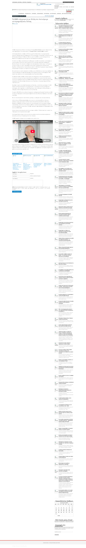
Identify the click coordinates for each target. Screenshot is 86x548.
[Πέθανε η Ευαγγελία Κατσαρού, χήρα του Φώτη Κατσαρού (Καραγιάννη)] (56, 249)
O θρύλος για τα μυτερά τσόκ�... (46, 4)
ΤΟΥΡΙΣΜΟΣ (34, 13)
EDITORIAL (20, 2)
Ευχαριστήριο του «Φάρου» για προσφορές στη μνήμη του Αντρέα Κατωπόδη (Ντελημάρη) (65, 231)
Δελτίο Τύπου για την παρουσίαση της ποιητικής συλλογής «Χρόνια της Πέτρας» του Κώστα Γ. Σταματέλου (66, 277)
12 (61, 509)
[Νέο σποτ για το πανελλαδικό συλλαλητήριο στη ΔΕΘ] (56, 73)
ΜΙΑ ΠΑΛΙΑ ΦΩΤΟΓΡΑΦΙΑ (66, 13)
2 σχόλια (65, 363)
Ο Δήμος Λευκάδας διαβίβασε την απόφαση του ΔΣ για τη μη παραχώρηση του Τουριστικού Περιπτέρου (66, 85)
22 (69, 510)
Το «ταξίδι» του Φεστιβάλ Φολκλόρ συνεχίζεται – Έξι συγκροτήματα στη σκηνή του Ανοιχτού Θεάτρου (65, 151)
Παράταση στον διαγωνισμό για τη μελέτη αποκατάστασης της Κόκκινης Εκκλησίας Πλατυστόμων (66, 367)
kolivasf (52, 15)
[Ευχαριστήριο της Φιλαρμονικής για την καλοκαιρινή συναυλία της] (56, 202)
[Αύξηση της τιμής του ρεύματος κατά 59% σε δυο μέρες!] (56, 66)
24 (56, 512)
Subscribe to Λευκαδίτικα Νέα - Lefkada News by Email (64, 521)
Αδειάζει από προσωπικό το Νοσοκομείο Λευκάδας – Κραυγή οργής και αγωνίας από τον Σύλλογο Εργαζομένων (66, 286)
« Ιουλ (58, 515)
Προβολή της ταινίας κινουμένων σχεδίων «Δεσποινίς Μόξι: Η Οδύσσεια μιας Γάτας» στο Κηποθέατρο (66, 113)
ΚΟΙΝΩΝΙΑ (59, 13)
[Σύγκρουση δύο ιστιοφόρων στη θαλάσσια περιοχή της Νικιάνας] (56, 384)
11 (58, 509)
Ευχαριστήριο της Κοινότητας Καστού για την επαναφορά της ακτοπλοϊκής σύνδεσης (66, 223)
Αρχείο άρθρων (57, 20)
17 (56, 510)
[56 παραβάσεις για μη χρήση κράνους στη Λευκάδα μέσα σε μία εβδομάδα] (56, 272)
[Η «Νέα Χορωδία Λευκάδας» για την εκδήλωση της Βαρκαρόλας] (56, 400)
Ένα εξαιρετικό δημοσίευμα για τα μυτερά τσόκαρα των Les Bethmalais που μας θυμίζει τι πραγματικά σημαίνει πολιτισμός (66, 26)
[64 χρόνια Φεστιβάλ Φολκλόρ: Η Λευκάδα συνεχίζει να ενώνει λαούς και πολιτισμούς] (56, 303)
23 (72, 510)
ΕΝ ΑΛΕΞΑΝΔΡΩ (53, 13)
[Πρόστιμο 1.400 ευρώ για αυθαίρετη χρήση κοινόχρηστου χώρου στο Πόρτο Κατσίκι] (56, 58)
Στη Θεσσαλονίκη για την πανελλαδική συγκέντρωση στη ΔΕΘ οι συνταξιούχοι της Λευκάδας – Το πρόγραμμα (65, 177)
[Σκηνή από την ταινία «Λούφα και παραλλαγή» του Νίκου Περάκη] (56, 345)
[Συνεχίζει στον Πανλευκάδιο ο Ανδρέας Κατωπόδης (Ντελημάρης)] (56, 51)
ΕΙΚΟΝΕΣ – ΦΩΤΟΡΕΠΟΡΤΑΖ (58, 11)
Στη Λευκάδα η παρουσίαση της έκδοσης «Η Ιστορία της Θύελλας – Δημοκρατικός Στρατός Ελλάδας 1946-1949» (66, 420)
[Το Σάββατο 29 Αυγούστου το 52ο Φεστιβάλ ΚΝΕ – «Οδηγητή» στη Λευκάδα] (56, 79)
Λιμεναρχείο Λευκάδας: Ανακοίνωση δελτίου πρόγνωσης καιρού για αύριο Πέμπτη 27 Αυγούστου (65, 104)
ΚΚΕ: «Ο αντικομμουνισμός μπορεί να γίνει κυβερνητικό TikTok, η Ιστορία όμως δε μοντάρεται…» (66, 310)
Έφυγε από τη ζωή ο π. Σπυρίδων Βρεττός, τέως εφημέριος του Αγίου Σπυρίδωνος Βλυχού (65, 143)
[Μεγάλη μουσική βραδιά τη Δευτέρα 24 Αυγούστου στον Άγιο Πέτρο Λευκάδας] (56, 437)
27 (63, 512)
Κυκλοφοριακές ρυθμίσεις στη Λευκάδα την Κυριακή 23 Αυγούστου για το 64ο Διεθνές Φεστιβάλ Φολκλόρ (65, 491)
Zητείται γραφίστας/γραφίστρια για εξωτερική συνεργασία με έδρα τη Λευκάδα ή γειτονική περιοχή (65, 214)
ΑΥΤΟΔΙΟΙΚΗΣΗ (21, 13)
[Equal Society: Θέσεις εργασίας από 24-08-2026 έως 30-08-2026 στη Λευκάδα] (56, 209)
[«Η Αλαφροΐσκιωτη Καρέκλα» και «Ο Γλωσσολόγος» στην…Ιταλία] (56, 407)
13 (63, 509)
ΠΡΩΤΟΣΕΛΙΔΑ (46, 13)
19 (61, 510)
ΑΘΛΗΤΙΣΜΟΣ (48, 11)
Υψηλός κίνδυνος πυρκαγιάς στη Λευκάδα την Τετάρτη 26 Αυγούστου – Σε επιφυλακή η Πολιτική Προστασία (66, 239)
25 (58, 512)
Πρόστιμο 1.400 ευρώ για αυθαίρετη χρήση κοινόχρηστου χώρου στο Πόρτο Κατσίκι (66, 57)
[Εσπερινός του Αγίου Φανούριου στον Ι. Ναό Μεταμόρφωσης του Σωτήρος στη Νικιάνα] (56, 37)
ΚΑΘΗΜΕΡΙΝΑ (40, 11)
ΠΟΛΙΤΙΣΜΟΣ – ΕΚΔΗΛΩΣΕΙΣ (29, 11)
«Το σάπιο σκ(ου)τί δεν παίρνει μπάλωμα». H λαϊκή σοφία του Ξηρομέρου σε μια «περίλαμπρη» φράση (66, 160)
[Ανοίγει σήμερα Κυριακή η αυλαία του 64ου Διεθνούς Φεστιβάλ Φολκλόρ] (56, 327)
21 (66, 510)
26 (61, 512)
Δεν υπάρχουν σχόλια (66, 39)
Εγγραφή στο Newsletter (60, 525)
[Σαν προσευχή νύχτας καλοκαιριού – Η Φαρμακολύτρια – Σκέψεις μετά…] (56, 131)
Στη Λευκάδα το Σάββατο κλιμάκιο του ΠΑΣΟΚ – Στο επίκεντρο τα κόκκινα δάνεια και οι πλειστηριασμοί (65, 255)
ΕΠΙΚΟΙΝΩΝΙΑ (14, 2)
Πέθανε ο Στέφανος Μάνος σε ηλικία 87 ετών (48, 164)
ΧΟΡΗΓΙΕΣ (24, 2)
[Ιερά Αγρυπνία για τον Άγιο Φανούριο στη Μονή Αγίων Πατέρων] (56, 265)
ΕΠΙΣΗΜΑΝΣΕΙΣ (42, 3)
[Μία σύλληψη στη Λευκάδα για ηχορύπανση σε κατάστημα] (56, 465)
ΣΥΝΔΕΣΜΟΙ (29, 2)
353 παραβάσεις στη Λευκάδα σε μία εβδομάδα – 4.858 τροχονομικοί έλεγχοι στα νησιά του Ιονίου (66, 169)
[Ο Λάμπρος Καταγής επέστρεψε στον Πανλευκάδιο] (56, 452)
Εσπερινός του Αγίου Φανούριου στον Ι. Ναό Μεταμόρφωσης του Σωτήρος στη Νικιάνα (66, 35)
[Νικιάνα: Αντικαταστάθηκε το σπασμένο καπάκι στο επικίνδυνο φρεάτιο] (56, 430)
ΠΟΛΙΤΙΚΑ (69, 11)
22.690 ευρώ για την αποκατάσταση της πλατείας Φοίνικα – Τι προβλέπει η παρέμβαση (66, 122)
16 (72, 509)
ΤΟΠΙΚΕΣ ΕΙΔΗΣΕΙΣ (17, 11)
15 (69, 509)
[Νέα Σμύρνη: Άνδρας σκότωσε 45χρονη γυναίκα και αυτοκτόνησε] (56, 320)
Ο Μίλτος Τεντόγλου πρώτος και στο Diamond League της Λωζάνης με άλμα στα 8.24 (65, 412)
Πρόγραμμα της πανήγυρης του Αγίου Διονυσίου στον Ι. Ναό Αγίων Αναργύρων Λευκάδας (66, 443)
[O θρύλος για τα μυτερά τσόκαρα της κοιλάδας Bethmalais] (56, 138)
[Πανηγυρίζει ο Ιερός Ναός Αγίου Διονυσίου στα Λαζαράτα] (56, 472)
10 (56, 509)
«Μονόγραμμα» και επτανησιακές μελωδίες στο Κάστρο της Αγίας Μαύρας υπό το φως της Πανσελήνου (66, 186)
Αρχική (16, 13)
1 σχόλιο (66, 147)
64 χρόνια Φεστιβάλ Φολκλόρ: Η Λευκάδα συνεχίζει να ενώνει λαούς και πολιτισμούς (66, 302)
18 (58, 510)
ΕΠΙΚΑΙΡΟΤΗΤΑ (28, 13)
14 (66, 509)
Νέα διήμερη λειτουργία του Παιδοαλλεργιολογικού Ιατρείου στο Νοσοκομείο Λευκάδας (65, 390)
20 (63, 510)
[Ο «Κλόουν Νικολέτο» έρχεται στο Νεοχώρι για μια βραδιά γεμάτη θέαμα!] (56, 45)
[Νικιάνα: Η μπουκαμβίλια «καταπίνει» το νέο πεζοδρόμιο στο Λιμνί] (56, 362)
